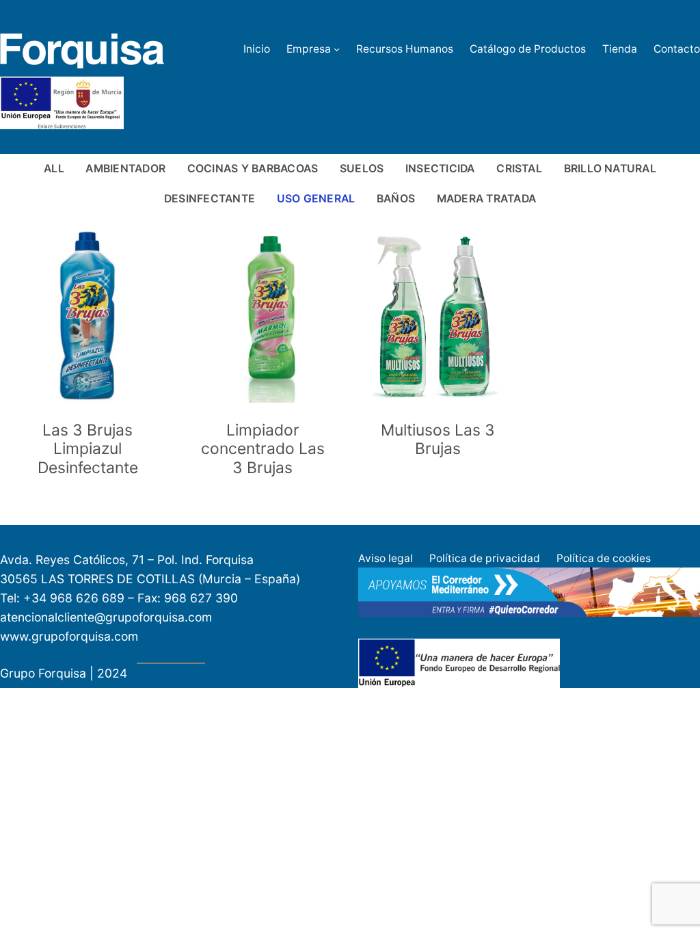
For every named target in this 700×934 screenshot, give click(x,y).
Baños (396, 198)
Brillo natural (610, 168)
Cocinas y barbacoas (253, 168)
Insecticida (440, 168)
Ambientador (125, 168)
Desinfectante (209, 198)
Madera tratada (486, 198)
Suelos (361, 168)
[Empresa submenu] (337, 49)
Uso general (316, 198)
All (54, 168)
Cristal (519, 168)
